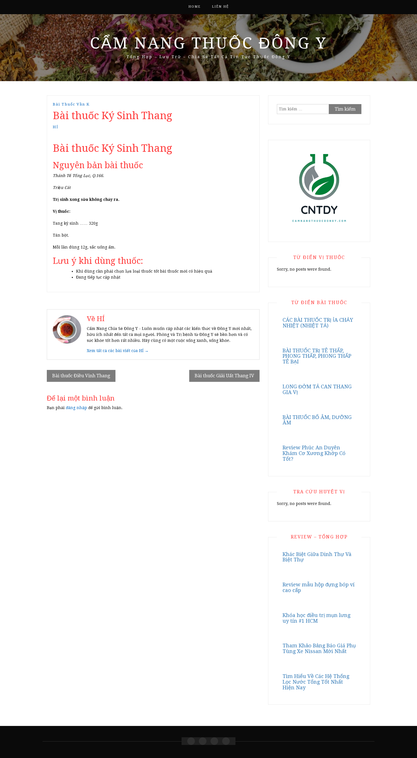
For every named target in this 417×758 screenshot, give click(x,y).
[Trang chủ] (191, 741)
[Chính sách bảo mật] (226, 741)
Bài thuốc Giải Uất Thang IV (224, 375)
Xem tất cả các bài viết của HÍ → (118, 350)
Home (194, 7)
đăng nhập (76, 407)
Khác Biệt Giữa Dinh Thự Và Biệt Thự (317, 557)
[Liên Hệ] (214, 741)
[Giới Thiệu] (203, 741)
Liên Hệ (220, 7)
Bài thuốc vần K (71, 104)
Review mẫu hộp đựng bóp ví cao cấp (319, 587)
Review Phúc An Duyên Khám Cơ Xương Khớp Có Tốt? (314, 453)
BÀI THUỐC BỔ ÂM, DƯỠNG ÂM (317, 420)
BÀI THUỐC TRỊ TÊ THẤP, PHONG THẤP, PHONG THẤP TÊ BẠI (317, 356)
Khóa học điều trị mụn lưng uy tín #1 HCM (316, 618)
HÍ (55, 127)
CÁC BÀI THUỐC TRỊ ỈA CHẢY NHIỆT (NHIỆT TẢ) (318, 323)
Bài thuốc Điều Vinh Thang (81, 375)
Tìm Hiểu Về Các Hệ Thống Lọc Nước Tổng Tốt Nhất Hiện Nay (316, 681)
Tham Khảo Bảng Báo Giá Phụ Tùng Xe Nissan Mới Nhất (319, 648)
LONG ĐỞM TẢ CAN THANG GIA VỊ (317, 389)
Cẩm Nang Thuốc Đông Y (208, 43)
